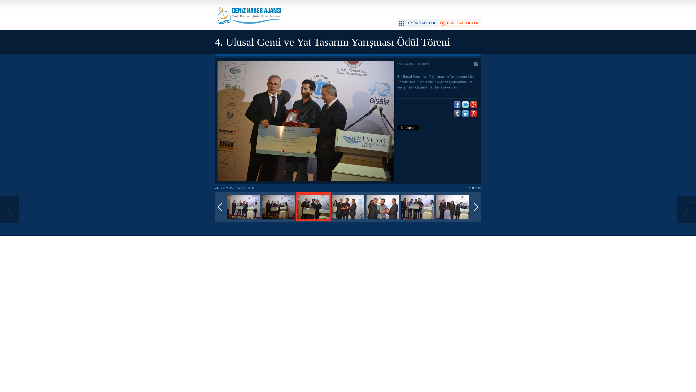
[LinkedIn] (465, 113)
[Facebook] (457, 104)
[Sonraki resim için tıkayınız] (305, 180)
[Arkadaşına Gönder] (476, 64)
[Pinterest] (473, 113)
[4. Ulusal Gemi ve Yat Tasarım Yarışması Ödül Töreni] (243, 220)
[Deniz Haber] (249, 27)
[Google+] (473, 104)
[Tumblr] (457, 113)
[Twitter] (465, 104)
